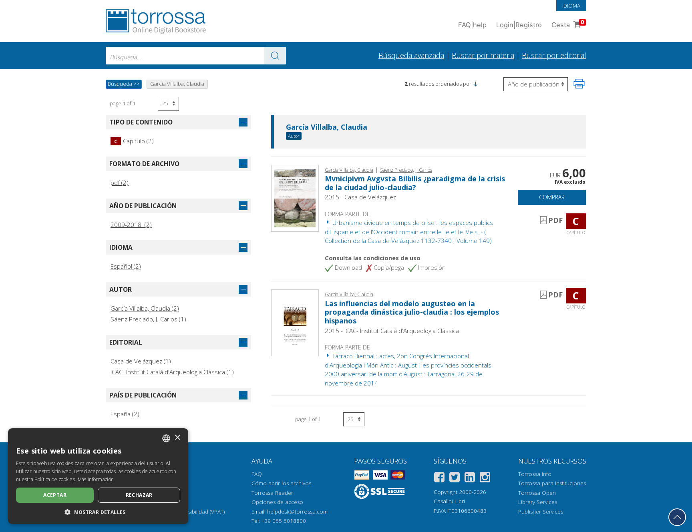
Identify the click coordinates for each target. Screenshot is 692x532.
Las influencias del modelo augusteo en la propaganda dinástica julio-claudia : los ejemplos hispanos (412, 312)
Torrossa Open (537, 492)
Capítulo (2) (134, 141)
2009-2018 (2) (131, 225)
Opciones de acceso (277, 502)
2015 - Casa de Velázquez (360, 197)
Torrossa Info (534, 474)
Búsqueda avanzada (411, 55)
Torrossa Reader (272, 492)
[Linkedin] (470, 478)
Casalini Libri (449, 501)
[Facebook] (439, 478)
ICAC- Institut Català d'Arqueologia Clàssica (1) (172, 372)
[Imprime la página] (579, 83)
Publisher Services (540, 511)
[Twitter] (454, 478)
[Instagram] (485, 478)
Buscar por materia (483, 55)
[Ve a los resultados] (275, 55)
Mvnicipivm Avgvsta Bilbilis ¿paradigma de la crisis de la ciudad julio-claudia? (415, 183)
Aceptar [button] (54, 495)
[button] (475, 83)
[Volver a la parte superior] (677, 517)
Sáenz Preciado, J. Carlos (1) (148, 319)
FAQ (256, 474)
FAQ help (472, 25)
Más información (96, 479)
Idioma (571, 5)
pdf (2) (120, 183)
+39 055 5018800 (284, 520)
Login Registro (519, 25)
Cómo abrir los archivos (281, 483)
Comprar (552, 197)
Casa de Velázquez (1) (141, 361)
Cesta (567, 24)
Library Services (537, 502)
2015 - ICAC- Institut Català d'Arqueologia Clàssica (392, 331)
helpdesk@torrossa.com (297, 511)
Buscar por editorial (554, 55)
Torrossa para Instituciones (552, 483)
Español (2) (126, 266)
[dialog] (98, 476)
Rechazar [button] (139, 495)
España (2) (125, 414)
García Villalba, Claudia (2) (145, 308)
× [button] (177, 438)
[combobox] (196, 55)
